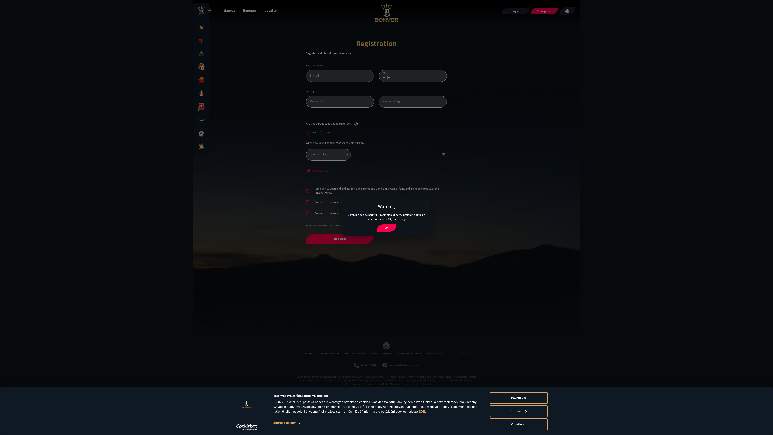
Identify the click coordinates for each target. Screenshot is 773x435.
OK (387, 228)
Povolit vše (519, 398)
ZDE (422, 411)
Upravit (516, 411)
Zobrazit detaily (284, 422)
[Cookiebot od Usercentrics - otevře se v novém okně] (246, 427)
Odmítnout (518, 424)
